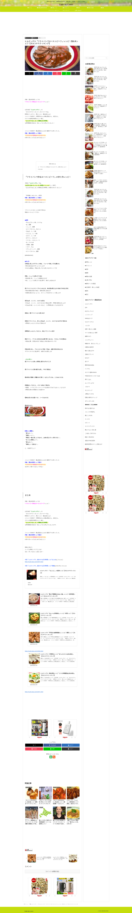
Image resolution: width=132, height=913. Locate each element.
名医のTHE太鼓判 (90, 440)
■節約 (86, 291)
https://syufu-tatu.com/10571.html (34, 692)
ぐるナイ (87, 386)
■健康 (86, 273)
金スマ (87, 361)
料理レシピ (36, 37)
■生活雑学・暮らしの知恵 (92, 287)
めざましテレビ (89, 311)
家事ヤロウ (88, 336)
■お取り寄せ (88, 280)
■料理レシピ (88, 262)
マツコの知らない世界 (91, 332)
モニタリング (88, 390)
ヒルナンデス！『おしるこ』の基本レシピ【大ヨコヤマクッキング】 (58, 572)
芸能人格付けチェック (91, 397)
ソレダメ (87, 325)
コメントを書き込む (52, 871)
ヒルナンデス (28, 37)
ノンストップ (88, 314)
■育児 (86, 294)
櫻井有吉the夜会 (89, 365)
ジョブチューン (89, 340)
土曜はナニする (89, 394)
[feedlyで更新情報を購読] (50, 757)
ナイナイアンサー (90, 426)
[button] (75, 73)
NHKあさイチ (89, 318)
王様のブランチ (89, 354)
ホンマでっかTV (89, 383)
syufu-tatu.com (30, 583)
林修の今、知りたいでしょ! (92, 343)
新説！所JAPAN (89, 437)
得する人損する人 (90, 408)
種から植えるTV (89, 350)
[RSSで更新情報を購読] (54, 757)
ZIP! (86, 307)
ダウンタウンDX (89, 401)
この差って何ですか (90, 433)
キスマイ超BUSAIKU (91, 372)
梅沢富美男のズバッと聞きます (93, 444)
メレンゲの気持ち (90, 412)
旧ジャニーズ (42, 37)
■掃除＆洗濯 (88, 276)
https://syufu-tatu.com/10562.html (34, 651)
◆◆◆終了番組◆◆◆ (91, 404)
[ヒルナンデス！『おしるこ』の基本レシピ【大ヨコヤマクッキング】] (32, 575)
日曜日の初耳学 (89, 347)
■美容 (86, 269)
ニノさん (87, 368)
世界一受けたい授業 (90, 329)
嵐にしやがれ (88, 415)
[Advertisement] (66, 22)
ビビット (87, 422)
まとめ (40, 169)
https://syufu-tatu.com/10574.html (34, 562)
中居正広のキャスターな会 (92, 376)
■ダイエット (88, 265)
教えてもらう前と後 (90, 430)
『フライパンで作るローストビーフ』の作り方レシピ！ (53, 167)
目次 (50, 164)
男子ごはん (88, 379)
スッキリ (87, 419)
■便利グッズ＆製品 (90, 283)
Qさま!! (87, 358)
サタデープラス (89, 322)
